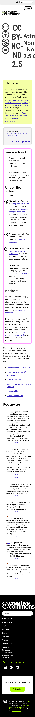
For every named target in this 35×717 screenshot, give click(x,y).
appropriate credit (21, 203)
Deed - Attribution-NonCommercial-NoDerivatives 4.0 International (17, 117)
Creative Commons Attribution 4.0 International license (19, 707)
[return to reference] (8, 412)
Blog (4, 626)
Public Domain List (15, 395)
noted (29, 701)
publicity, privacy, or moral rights (15, 333)
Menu (28, 8)
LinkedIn (17, 668)
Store (4, 633)
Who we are (7, 618)
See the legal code (21, 141)
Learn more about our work (18, 367)
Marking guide (16, 474)
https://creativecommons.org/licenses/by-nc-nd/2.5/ (17, 134)
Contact (5, 636)
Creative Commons (11, 13)
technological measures (19, 273)
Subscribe (17, 689)
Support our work (14, 379)
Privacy (5, 640)
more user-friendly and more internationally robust (16, 101)
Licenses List (12, 391)
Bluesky (5, 668)
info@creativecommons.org (13, 662)
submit (30, 613)
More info (14, 443)
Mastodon (11, 668)
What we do (7, 622)
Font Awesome (16, 711)
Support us (6, 629)
